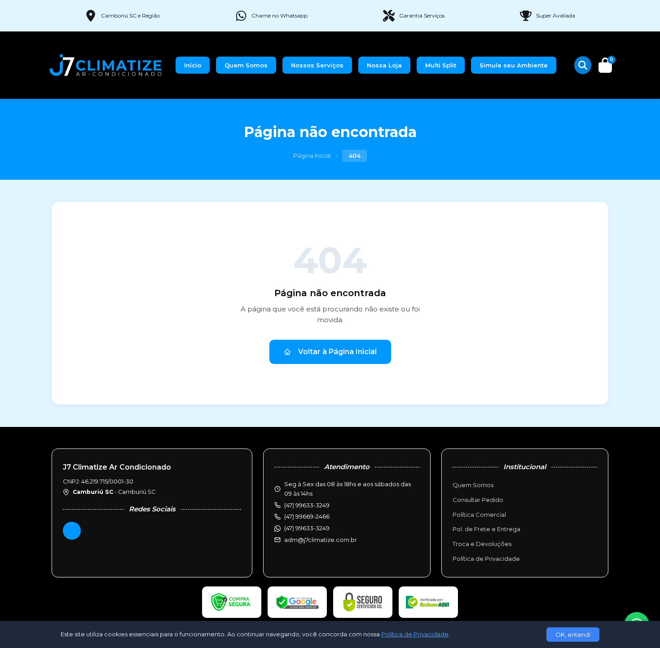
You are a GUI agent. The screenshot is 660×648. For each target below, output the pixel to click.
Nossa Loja (384, 65)
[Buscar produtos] (582, 65)
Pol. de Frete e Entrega (486, 529)
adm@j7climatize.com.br (320, 539)
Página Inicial (312, 155)
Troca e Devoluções (482, 543)
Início (192, 65)
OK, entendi (572, 634)
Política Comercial (479, 514)
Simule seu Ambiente (514, 65)
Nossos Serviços (317, 65)
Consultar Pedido (478, 499)
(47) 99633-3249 (307, 528)
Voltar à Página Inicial (337, 351)
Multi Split (440, 65)
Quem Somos (246, 65)
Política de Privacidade (486, 558)
